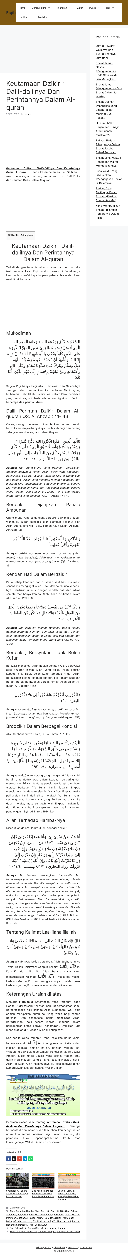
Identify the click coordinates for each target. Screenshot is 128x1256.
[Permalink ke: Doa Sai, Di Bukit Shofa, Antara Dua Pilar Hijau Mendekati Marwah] (69, 1181)
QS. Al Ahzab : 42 (41, 1221)
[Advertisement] (43, 50)
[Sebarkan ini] (8, 1158)
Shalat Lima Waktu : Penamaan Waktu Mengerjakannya (108, 161)
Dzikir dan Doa (17, 1207)
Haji (108, 7)
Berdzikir (44, 1211)
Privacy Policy (43, 1247)
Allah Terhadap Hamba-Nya (24, 1211)
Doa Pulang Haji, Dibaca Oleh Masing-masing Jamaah (38, 1228)
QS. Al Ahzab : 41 (22, 1221)
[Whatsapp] (30, 1158)
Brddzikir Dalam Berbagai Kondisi (46, 1214)
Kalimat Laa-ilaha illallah (49, 1217)
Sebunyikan (26, 235)
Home (22, 7)
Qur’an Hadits (39, 7)
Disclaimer (59, 1247)
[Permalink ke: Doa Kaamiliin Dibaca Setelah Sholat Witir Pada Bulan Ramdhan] (43, 1181)
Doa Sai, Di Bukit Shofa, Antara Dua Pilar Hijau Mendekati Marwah (68, 1194)
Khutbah (23, 17)
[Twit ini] (14, 1158)
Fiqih (11, 12)
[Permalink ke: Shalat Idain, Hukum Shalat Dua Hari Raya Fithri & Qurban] (17, 1181)
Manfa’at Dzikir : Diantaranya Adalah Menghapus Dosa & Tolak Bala (45, 1231)
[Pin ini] (19, 1158)
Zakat (80, 7)
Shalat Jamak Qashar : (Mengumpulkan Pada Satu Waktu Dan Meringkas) (107, 71)
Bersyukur (22, 1214)
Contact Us (86, 1247)
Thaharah (62, 7)
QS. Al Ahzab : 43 (61, 1221)
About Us (73, 1247)
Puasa (92, 7)
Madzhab (43, 17)
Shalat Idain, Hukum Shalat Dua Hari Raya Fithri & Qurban (17, 1193)
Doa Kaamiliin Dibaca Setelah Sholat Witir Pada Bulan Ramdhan (43, 1193)
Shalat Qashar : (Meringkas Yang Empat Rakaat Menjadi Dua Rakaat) (106, 109)
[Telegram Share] (25, 1158)
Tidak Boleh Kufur (37, 1224)
